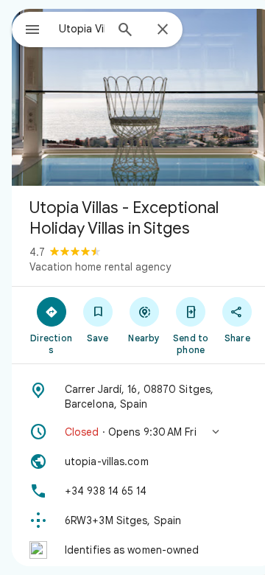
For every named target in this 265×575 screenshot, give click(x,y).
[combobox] (82, 29)
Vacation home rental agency (100, 266)
